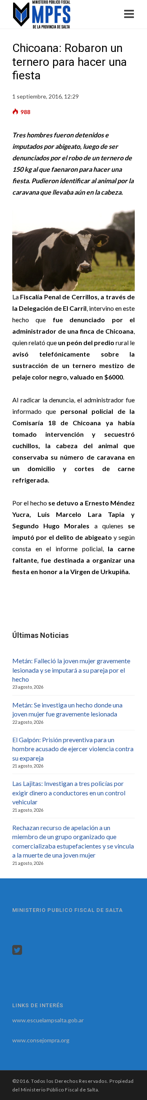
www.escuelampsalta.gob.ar (48, 1020)
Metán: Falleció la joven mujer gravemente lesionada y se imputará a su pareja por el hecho (71, 670)
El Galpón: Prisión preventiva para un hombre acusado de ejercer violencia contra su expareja (73, 749)
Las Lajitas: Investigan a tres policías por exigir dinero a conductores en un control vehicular (68, 792)
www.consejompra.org (40, 1040)
